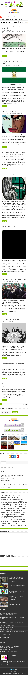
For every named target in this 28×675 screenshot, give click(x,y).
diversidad (24, 508)
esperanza (4, 514)
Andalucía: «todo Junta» (10, 174)
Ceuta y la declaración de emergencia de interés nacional (17, 584)
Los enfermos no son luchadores (9, 466)
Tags (23, 463)
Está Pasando (17, 31)
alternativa (15, 495)
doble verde (5, 510)
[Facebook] (12, 456)
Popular (3, 463)
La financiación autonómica (11, 319)
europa (9, 514)
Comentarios (16, 463)
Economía (12, 512)
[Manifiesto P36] (4, 657)
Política (10, 521)
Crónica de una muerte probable (13, 364)
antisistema (15, 500)
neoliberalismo (6, 519)
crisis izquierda (16, 504)
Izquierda (22, 31)
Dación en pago (7, 384)
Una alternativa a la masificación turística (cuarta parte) (17, 603)
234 (10, 653)
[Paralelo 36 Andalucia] (14, 4)
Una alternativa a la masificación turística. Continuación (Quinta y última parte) (17, 598)
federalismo (14, 514)
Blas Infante (22, 499)
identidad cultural (7, 516)
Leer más (4, 55)
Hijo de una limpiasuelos (7, 480)
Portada (2, 19)
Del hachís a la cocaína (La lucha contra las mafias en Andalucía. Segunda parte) (17, 579)
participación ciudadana (17, 519)
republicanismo (6, 525)
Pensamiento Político (15, 113)
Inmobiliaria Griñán (8, 227)
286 (9, 649)
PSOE (14, 521)
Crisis (20, 502)
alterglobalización (6, 495)
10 (19, 65)
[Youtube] (18, 456)
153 (17, 657)
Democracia (11, 31)
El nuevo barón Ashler (9, 111)
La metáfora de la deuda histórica (13, 152)
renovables (19, 523)
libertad (4, 518)
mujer (2, 519)
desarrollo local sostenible (14, 508)
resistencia (15, 525)
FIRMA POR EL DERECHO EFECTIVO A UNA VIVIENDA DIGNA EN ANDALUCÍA (11, 647)
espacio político (20, 512)
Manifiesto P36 (12, 655)
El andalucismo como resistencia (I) (14, 279)
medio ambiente (12, 518)
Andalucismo (5, 31)
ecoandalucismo (18, 510)
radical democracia (9, 523)
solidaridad (23, 525)
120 (8, 664)
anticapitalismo (6, 500)
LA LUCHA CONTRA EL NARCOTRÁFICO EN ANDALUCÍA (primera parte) (17, 591)
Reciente (9, 463)
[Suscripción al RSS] (27, 22)
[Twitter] (15, 456)
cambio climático (7, 502)
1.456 (10, 643)
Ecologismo (5, 512)
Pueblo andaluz (21, 521)
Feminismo (20, 514)
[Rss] (10, 456)
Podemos (4, 521)
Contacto (23, 673)
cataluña (15, 502)
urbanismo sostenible (5, 527)
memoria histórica (21, 518)
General (19, 154)
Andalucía (16, 497)
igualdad (16, 516)
